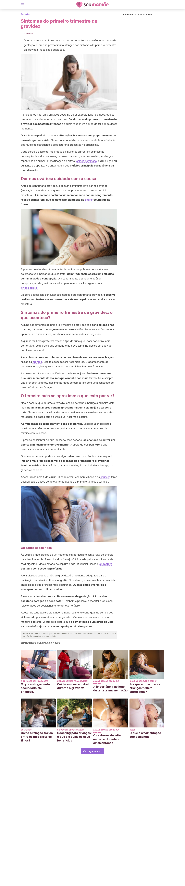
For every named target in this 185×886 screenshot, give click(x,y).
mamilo (37, 361)
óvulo (88, 199)
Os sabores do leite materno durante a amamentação (107, 739)
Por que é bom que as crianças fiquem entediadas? (145, 687)
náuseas (105, 477)
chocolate (105, 563)
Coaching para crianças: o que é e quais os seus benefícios (74, 736)
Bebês (132, 730)
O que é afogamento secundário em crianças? (35, 687)
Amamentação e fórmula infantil (106, 682)
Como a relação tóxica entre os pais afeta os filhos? (37, 736)
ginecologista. (29, 287)
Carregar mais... (92, 751)
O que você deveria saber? (34, 681)
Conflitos (26, 730)
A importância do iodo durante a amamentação (110, 688)
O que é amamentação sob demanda (145, 734)
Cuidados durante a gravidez (72, 681)
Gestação (25, 14)
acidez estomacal (86, 160)
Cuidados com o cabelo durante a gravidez (73, 686)
